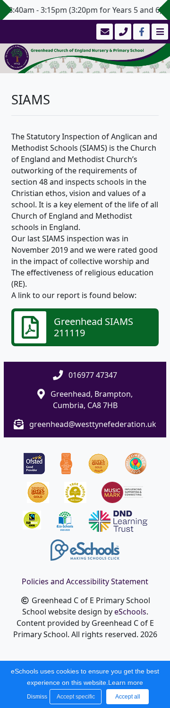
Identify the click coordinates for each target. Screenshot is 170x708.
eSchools (130, 611)
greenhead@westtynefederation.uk (92, 424)
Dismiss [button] (36, 696)
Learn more (125, 682)
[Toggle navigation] (159, 32)
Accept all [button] (127, 696)
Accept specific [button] (76, 696)
